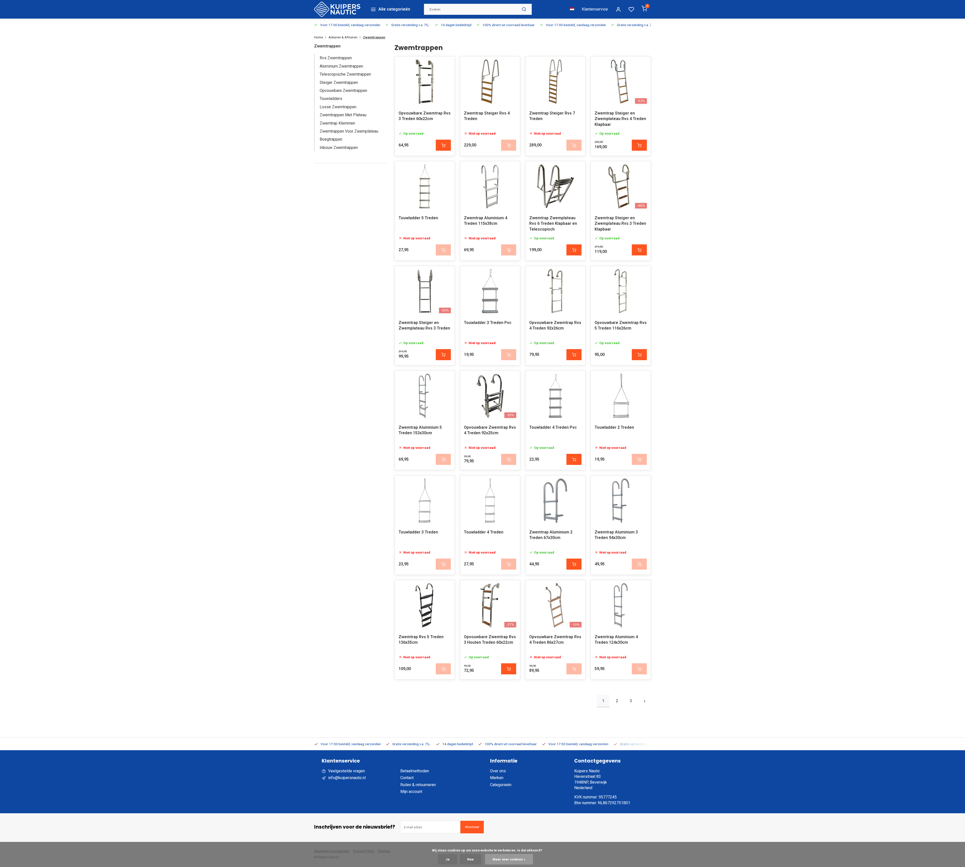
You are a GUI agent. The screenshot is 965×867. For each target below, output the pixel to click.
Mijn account (411, 791)
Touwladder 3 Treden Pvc (487, 322)
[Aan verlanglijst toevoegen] (447, 64)
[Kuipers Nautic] (337, 9)
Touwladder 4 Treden (483, 532)
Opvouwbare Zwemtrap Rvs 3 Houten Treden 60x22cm (490, 639)
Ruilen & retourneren (418, 784)
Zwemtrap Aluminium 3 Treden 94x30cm (616, 535)
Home (318, 37)
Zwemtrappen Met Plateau (343, 115)
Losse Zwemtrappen (338, 106)
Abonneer (472, 827)
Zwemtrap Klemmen (337, 123)
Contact (407, 777)
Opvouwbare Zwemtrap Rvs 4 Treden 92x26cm (555, 325)
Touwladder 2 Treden (614, 427)
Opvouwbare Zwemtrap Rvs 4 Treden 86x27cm (555, 639)
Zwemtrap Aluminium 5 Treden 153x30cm (420, 430)
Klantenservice (595, 9)
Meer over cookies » (509, 859)
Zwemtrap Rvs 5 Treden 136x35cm (421, 639)
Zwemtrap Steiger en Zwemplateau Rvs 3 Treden (424, 325)
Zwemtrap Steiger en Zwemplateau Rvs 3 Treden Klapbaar (620, 223)
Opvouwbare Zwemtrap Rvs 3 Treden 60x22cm (425, 116)
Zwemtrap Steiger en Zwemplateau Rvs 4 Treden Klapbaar (620, 119)
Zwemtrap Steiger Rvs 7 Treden (552, 116)
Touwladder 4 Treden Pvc (553, 427)
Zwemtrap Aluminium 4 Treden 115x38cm (485, 220)
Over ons (498, 771)
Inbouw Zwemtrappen (339, 147)
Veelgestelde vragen (346, 771)
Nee (470, 859)
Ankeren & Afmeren (342, 37)
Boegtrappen (331, 139)
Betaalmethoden (414, 771)
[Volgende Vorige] (644, 701)
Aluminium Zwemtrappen (341, 66)
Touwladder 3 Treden (418, 532)
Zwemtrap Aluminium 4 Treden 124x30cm (616, 639)
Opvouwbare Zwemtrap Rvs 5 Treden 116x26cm (621, 325)
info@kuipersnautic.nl (347, 777)
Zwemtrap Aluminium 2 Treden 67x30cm (550, 535)
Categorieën (500, 784)
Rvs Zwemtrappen (336, 58)
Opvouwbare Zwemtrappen (343, 90)
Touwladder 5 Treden (418, 217)
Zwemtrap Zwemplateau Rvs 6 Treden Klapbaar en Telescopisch (553, 223)
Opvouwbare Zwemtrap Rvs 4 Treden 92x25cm (490, 430)
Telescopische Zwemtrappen (345, 74)
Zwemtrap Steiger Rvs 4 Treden (487, 116)
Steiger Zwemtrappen (339, 82)
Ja (448, 859)
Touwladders (331, 98)
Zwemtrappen (374, 37)
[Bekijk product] (443, 145)
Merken (496, 777)
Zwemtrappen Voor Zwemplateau (349, 131)
